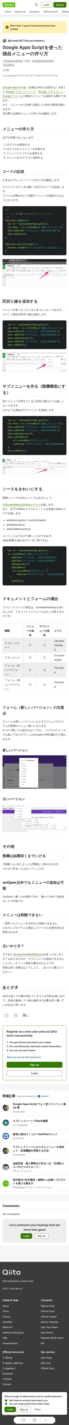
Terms (6, 1311)
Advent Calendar (49, 1322)
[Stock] (15, 1015)
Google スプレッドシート (20, 91)
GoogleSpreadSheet (42, 61)
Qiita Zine (46, 1363)
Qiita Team (46, 1357)
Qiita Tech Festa (49, 1327)
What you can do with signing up (24, 1057)
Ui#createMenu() (13, 504)
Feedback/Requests (13, 1332)
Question (34, 11)
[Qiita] (9, 4)
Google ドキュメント (50, 91)
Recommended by (27, 1096)
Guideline (7, 1322)
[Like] (6, 1015)
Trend (7, 11)
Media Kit (7, 1327)
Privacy (6, 1316)
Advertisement (10, 1343)
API (42, 1343)
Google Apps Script (14, 87)
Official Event (50, 11)
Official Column (49, 1316)
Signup (60, 4)
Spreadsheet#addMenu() (28, 954)
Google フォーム (12, 96)
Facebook (8, 1373)
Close (37, 1409)
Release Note (48, 1306)
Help (5, 1337)
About (6, 1306)
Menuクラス (33, 504)
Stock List (20, 11)
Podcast (7, 1384)
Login (46, 4)
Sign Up (41, 1236)
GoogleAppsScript (13, 61)
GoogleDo (9, 65)
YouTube (7, 1379)
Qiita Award (47, 1332)
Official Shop (47, 1368)
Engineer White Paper (52, 1337)
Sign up (24, 1409)
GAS (27, 61)
